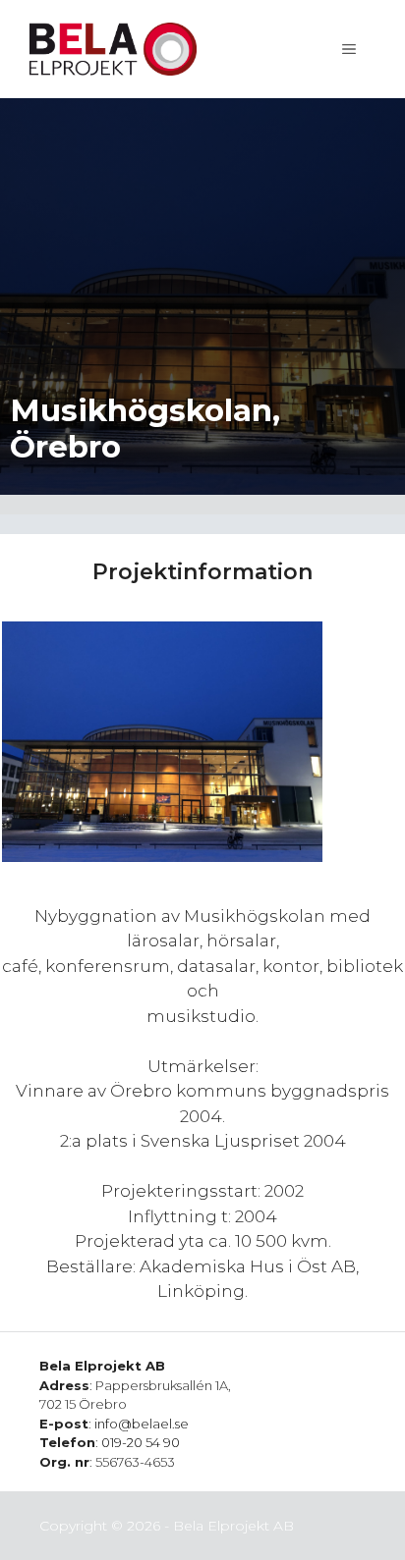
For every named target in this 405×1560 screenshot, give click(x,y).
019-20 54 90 (140, 1442)
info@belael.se (141, 1423)
